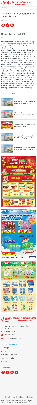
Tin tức (11, 8)
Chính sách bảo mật (10, 397)
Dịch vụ (4, 351)
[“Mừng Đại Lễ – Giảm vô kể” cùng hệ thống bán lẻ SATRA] (7, 125)
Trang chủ (4, 8)
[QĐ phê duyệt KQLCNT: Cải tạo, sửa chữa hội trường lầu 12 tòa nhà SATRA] (7, 148)
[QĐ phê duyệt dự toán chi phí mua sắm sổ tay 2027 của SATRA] (7, 102)
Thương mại (6, 348)
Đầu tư (4, 361)
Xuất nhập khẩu (7, 358)
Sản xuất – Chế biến (9, 354)
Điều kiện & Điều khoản (26, 397)
